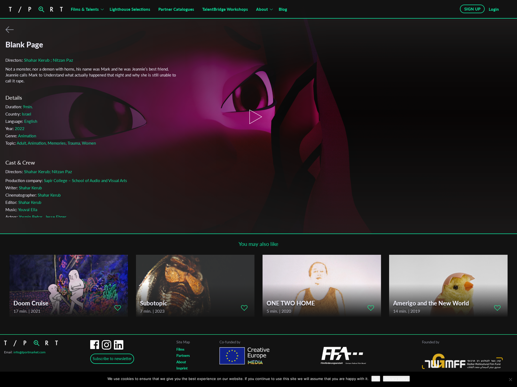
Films (180, 349)
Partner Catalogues (176, 9)
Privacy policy (396, 378)
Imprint (182, 368)
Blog (283, 9)
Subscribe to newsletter (112, 358)
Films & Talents (85, 9)
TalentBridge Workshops (225, 9)
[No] (510, 379)
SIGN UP (472, 8)
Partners (183, 355)
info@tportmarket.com (29, 352)
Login (494, 9)
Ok (375, 378)
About (262, 9)
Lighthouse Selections (130, 9)
